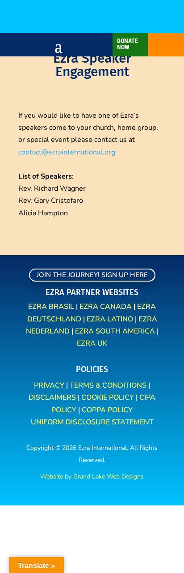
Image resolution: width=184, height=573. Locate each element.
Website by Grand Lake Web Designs (92, 476)
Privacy (50, 385)
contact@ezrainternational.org (66, 152)
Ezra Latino (110, 319)
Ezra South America (115, 331)
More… (147, 23)
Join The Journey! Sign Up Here (92, 274)
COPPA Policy (107, 410)
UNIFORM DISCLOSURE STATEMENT (92, 422)
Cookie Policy (107, 397)
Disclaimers (52, 397)
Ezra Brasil (51, 307)
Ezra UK (92, 343)
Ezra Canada (105, 307)
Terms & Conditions (108, 385)
